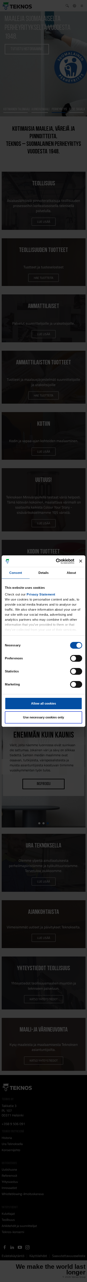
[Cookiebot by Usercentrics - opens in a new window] (56, 561)
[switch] (76, 658)
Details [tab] (43, 572)
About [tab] (71, 572)
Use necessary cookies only (43, 717)
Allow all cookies (43, 703)
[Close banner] (80, 561)
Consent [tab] (15, 572)
